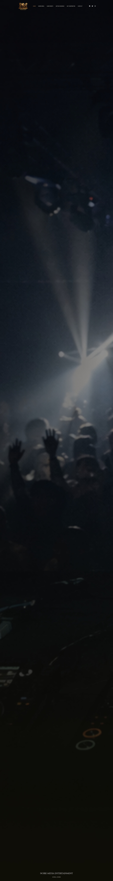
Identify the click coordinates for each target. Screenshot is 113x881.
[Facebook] (89, 6)
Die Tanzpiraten (71, 6)
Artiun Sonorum (60, 6)
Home (34, 6)
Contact (80, 6)
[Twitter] (92, 6)
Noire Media (41, 6)
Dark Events (50, 6)
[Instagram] (95, 6)
